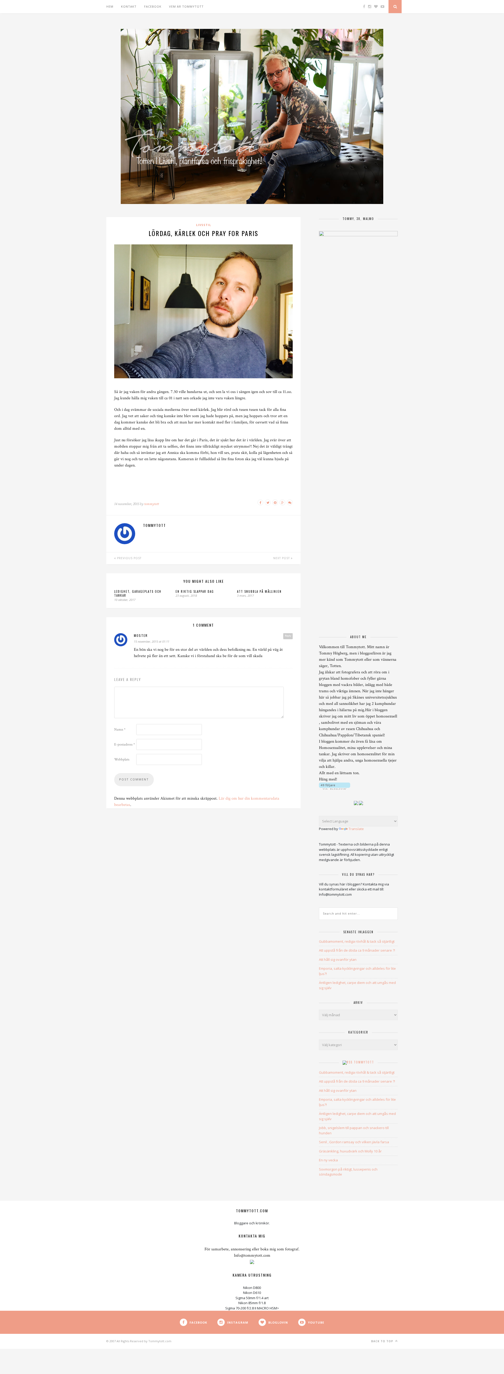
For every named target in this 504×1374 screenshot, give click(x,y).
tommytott (151, 503)
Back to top (382, 1341)
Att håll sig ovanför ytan (337, 959)
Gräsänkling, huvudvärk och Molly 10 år (350, 1151)
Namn (119, 729)
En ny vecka (328, 1160)
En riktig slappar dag (195, 591)
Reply (288, 635)
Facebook (152, 6)
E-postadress (124, 744)
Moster (141, 635)
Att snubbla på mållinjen (259, 591)
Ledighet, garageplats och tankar (137, 593)
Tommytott (364, 1062)
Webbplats (121, 759)
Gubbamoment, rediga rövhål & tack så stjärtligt (357, 941)
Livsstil (203, 225)
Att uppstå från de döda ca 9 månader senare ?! (357, 950)
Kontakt (128, 6)
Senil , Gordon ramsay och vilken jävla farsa (354, 1142)
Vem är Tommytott (186, 6)
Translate (356, 828)
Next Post (282, 558)
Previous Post (128, 558)
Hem (109, 6)
